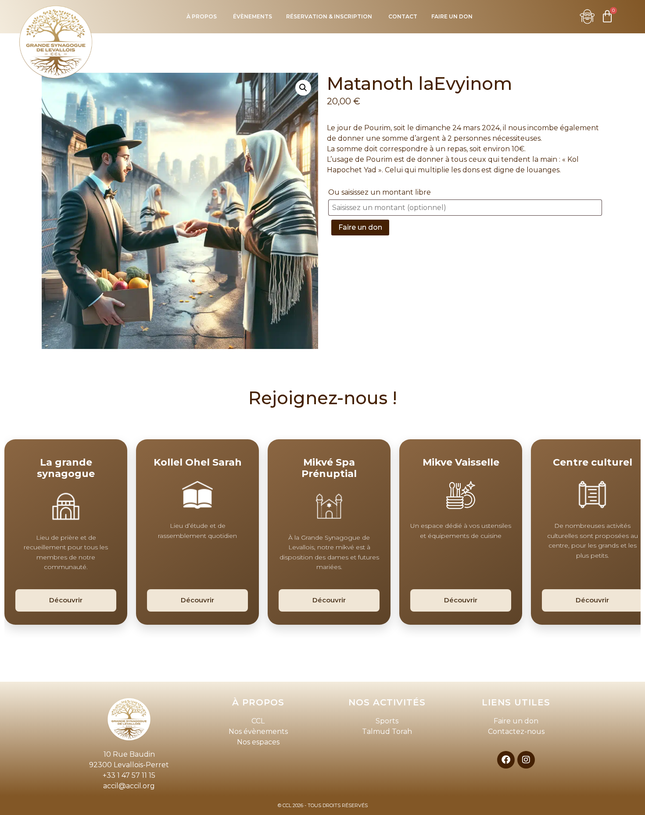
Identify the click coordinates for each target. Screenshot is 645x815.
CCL (258, 721)
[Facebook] (506, 760)
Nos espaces (258, 742)
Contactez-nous (516, 731)
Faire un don (360, 227)
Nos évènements (258, 731)
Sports (387, 721)
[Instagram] (526, 760)
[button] (303, 88)
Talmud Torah (387, 731)
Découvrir (65, 600)
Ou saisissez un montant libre (380, 192)
